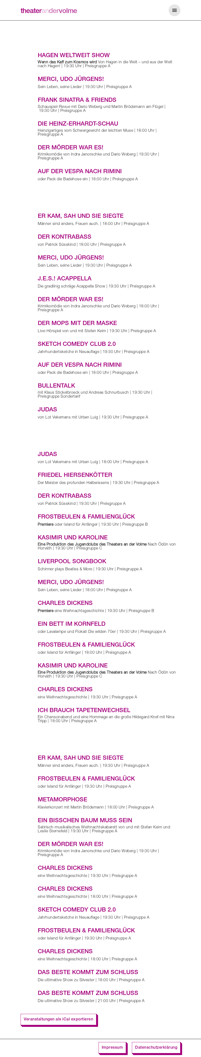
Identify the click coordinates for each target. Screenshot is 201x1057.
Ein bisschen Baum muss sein (85, 821)
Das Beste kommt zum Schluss (88, 973)
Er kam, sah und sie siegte (81, 217)
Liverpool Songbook (72, 562)
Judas (47, 410)
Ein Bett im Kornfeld (71, 624)
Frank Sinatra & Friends (77, 101)
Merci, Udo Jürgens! (71, 80)
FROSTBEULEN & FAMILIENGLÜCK (86, 517)
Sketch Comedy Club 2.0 (77, 345)
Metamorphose (62, 800)
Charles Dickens (65, 604)
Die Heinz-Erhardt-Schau (78, 124)
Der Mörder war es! (70, 148)
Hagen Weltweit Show (74, 56)
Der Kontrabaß (64, 237)
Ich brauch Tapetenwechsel (84, 711)
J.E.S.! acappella (64, 279)
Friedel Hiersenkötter (75, 476)
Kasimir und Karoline (73, 538)
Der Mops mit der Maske (77, 324)
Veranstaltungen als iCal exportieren (58, 1020)
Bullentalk (56, 386)
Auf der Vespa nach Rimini (80, 172)
